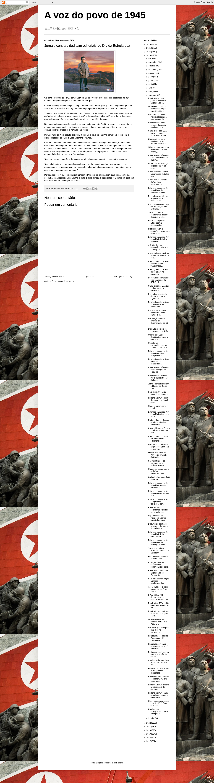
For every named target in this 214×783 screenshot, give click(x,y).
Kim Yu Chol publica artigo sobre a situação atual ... (156, 223)
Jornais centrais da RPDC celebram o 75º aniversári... (158, 550)
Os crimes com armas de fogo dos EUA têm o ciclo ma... (158, 703)
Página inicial (90, 276)
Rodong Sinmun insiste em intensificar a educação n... (158, 438)
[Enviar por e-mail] (84, 188)
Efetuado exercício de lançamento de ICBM (158, 330)
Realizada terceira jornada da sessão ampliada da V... (157, 100)
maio (151, 84)
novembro (153, 62)
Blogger (119, 763)
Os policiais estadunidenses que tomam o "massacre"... (158, 345)
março (151, 91)
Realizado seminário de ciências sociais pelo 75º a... (158, 613)
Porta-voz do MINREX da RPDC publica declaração (159, 670)
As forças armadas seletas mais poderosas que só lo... (158, 564)
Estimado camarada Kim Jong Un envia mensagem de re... (158, 190)
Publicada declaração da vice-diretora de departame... (159, 304)
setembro (153, 69)
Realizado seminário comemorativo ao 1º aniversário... (157, 646)
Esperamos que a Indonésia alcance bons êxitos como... (157, 518)
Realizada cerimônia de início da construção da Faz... (158, 378)
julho (151, 77)
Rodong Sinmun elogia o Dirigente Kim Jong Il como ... (159, 400)
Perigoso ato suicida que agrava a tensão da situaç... (158, 654)
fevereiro (153, 95)
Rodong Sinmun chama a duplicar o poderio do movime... (158, 695)
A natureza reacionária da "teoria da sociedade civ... (157, 182)
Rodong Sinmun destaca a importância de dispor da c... (158, 687)
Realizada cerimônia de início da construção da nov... (158, 157)
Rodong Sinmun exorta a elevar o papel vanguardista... (159, 263)
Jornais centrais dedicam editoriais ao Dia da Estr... (159, 386)
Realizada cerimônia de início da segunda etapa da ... (158, 369)
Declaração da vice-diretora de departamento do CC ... (158, 321)
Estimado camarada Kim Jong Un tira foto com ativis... (158, 414)
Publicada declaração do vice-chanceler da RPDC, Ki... (159, 280)
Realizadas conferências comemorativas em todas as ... (158, 679)
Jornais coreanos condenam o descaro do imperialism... (158, 214)
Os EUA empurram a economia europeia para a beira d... (157, 108)
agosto (152, 73)
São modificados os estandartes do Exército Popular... (157, 463)
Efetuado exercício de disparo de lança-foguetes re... (157, 296)
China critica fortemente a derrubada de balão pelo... (158, 174)
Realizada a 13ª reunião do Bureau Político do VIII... (158, 605)
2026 (148, 44)
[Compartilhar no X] (90, 188)
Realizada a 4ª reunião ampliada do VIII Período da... (158, 572)
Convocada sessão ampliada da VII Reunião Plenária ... (157, 141)
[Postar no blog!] (87, 188)
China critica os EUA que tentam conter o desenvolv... (158, 288)
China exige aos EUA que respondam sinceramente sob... (157, 133)
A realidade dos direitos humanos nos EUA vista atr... (158, 589)
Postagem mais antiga (123, 276)
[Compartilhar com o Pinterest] (96, 188)
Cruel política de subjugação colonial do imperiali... (158, 711)
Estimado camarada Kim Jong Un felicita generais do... (158, 534)
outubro (152, 66)
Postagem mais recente (55, 276)
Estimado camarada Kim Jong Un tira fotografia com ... (158, 493)
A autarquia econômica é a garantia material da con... (158, 255)
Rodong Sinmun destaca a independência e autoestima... (158, 422)
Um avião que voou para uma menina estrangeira (158, 630)
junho (151, 80)
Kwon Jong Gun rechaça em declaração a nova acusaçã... (159, 206)
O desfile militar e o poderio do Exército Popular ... (157, 621)
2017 (148, 741)
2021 (148, 726)
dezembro (153, 58)
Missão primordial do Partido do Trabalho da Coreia (157, 455)
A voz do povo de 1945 (95, 15)
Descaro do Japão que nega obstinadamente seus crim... (158, 446)
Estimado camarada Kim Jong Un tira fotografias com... (158, 501)
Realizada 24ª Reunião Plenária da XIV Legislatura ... (158, 638)
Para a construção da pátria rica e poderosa (158, 393)
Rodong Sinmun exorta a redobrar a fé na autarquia (159, 271)
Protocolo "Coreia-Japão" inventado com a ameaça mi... (159, 231)
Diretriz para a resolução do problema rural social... (158, 165)
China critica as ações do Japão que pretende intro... (159, 430)
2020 (148, 730)
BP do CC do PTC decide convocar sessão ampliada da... (158, 597)
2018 (148, 737)
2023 (148, 55)
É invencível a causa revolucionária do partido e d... (157, 312)
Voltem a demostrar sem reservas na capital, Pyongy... (158, 149)
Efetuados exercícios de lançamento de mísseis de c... (158, 198)
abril (151, 88)
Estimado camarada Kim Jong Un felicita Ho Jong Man (158, 239)
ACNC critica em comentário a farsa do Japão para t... (158, 247)
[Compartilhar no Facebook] (93, 188)
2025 (148, 48)
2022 (148, 723)
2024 (148, 52)
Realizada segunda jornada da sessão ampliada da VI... (157, 125)
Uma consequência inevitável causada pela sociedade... (157, 117)
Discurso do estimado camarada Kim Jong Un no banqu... (158, 526)
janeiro (152, 718)
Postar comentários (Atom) (63, 281)
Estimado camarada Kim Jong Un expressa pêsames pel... (158, 485)
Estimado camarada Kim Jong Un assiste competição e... (158, 353)
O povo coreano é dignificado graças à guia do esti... (158, 337)
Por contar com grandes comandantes (158, 557)
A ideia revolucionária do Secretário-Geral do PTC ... (158, 662)
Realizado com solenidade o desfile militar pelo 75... (158, 509)
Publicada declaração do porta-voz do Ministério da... (159, 361)
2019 (148, 734)
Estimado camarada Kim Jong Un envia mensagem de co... (158, 542)
